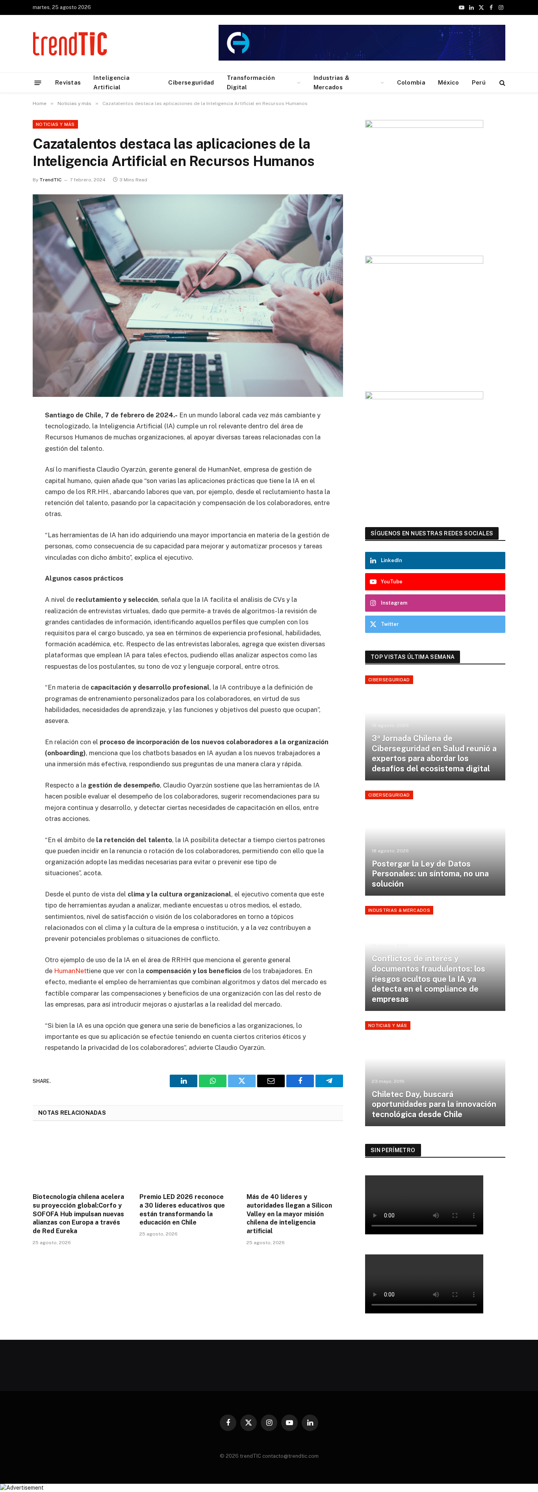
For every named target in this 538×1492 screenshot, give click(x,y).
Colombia (411, 82)
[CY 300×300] (424, 397)
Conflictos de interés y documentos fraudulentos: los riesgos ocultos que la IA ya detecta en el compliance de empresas (428, 978)
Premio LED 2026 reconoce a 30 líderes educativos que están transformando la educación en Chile (182, 1209)
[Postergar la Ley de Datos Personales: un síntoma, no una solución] (435, 843)
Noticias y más (55, 124)
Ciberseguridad (191, 82)
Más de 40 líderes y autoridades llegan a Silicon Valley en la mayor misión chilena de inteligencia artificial (289, 1214)
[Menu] (38, 82)
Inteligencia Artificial (111, 82)
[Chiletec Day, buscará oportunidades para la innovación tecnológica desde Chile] (435, 1073)
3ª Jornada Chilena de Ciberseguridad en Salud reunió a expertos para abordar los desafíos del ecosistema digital (434, 753)
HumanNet (70, 971)
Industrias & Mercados (332, 82)
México (448, 82)
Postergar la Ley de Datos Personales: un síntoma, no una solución (430, 874)
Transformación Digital (251, 82)
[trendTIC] (70, 43)
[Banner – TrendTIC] (424, 261)
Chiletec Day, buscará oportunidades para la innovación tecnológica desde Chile (434, 1104)
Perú (479, 82)
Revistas (68, 82)
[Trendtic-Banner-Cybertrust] (362, 59)
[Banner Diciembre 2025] (424, 126)
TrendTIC (50, 180)
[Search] (501, 83)
